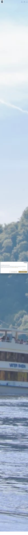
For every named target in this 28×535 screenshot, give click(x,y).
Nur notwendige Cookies (14, 271)
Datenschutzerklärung (15, 267)
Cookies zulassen (23, 271)
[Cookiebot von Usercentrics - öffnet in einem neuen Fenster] (24, 262)
